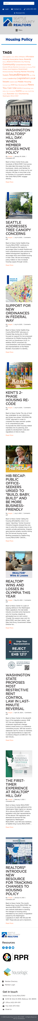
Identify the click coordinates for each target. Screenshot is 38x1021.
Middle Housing (24, 82)
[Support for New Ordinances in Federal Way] (19, 288)
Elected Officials (8, 67)
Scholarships (12, 91)
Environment (22, 67)
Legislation (23, 78)
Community (9, 64)
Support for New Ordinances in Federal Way (18, 313)
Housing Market (20, 72)
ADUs (17, 56)
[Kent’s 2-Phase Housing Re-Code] (19, 375)
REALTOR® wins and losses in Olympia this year (18, 589)
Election (15, 67)
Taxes (16, 93)
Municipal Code (6, 85)
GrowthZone (21, 1018)
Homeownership (8, 71)
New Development (21, 85)
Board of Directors (14, 61)
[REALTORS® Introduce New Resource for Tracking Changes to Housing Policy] (19, 850)
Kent (31, 75)
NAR (12, 85)
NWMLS (20, 88)
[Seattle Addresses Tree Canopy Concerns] (19, 205)
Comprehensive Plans (23, 64)
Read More (9, 182)
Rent (7, 91)
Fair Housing (29, 67)
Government (22, 69)
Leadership (12, 78)
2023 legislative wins (8, 56)
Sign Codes (24, 91)
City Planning (25, 61)
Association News (16, 59)
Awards (27, 59)
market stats (13, 82)
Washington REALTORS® (11, 96)
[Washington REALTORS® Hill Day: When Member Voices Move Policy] (19, 113)
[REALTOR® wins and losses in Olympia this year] (19, 564)
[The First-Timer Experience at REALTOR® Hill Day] (19, 764)
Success (10, 94)
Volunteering (23, 94)
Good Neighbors (13, 69)
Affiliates (22, 56)
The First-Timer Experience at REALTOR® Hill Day (17, 788)
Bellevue (5, 61)
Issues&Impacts (19, 75)
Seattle (19, 91)
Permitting (26, 88)
